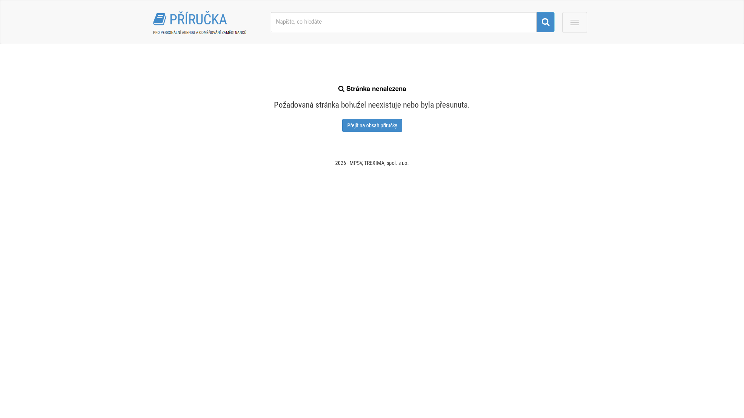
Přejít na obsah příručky (372, 125)
